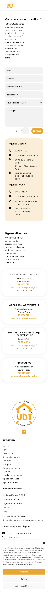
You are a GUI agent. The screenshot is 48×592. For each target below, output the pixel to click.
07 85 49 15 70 (21, 191)
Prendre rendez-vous (12, 475)
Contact (6, 471)
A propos (6, 464)
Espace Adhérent (10, 482)
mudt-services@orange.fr (24, 287)
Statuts (5, 507)
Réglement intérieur (11, 499)
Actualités (6, 460)
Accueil (5, 446)
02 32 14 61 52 (21, 150)
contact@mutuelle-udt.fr (26, 155)
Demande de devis (11, 468)
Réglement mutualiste (12, 503)
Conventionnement (11, 457)
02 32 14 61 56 (24, 373)
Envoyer (37, 131)
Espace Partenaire (10, 479)
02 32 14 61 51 (24, 342)
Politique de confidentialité (14, 516)
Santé (5, 450)
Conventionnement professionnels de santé (22, 520)
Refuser (24, 579)
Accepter (24, 571)
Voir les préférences (24, 586)
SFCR (4, 512)
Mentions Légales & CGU (13, 495)
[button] (44, 543)
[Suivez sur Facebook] (24, 432)
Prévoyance (7, 453)
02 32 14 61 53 (24, 284)
